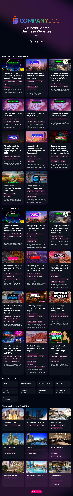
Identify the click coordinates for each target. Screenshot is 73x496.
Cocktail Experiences (32, 319)
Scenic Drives (54, 281)
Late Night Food (8, 273)
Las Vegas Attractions (32, 86)
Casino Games (60, 358)
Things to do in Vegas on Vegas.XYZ (15, 406)
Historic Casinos (31, 84)
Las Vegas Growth (31, 156)
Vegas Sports (54, 83)
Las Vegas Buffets (55, 316)
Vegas (5, 84)
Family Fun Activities (32, 366)
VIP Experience (7, 358)
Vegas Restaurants (55, 319)
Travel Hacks (12, 84)
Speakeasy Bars (31, 316)
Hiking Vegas (42, 366)
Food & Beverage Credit (9, 81)
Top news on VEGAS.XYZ (11, 209)
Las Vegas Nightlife (31, 313)
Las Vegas (19, 84)
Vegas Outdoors (54, 279)
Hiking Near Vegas (64, 279)
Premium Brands (31, 194)
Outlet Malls (30, 191)
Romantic (40, 321)
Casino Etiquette (54, 356)
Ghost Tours (64, 156)
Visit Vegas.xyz (36, 491)
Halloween (63, 161)
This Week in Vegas (31, 121)
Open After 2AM (17, 273)
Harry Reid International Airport (34, 158)
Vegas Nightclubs (16, 361)
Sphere (5, 193)
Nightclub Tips (18, 356)
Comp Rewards (63, 356)
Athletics (61, 83)
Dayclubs (14, 321)
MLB (61, 86)
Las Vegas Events (8, 119)
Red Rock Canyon (31, 364)
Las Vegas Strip (16, 279)
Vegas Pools (7, 321)
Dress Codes (7, 361)
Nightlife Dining (7, 279)
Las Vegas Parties (15, 318)
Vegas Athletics (54, 86)
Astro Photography (15, 156)
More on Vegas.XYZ (10, 379)
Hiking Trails (62, 281)
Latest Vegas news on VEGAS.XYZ (15, 56)
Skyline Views (38, 273)
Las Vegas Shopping (39, 191)
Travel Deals (7, 86)
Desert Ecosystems (31, 361)
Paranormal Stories (55, 158)
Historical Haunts (55, 161)
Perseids (6, 158)
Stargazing (6, 156)
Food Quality (54, 313)
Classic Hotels (39, 81)
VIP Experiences (16, 316)
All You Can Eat (64, 316)
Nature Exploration (31, 359)
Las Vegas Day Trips (55, 276)
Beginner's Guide (55, 361)
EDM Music (6, 318)
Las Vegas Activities (32, 356)
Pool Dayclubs (7, 316)
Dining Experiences (31, 279)
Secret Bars (39, 316)
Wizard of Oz (12, 193)
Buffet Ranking (62, 313)
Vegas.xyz (36, 41)
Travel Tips (19, 81)
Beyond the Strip (14, 158)
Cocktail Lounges (31, 276)
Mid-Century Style (31, 89)
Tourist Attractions (41, 194)
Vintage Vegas (30, 81)
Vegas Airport (30, 161)
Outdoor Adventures (32, 353)
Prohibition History (31, 321)
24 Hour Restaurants (9, 276)
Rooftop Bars (30, 273)
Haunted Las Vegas (55, 156)
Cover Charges (16, 358)
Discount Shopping (31, 196)
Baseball (66, 86)
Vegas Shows (15, 121)
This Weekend (7, 121)
